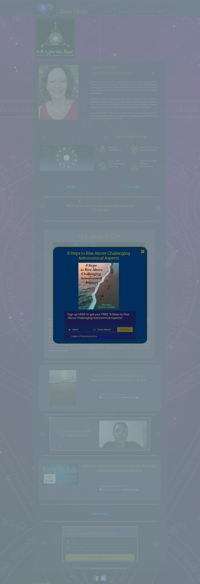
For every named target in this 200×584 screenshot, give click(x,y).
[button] (143, 251)
